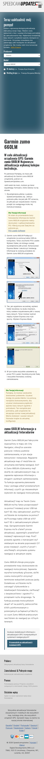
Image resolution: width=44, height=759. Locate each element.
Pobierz (7, 661)
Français (9, 728)
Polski (21, 730)
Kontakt (33, 742)
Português (25, 725)
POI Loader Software (16, 231)
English (16, 725)
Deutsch (34, 725)
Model (6, 60)
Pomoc (7, 680)
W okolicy (20, 68)
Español (9, 725)
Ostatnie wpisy (11, 692)
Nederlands (18, 728)
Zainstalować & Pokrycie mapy (18, 670)
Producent (8, 51)
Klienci (22, 745)
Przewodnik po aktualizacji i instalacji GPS (21, 643)
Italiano (28, 728)
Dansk (34, 728)
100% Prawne (16, 47)
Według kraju (23, 72)
